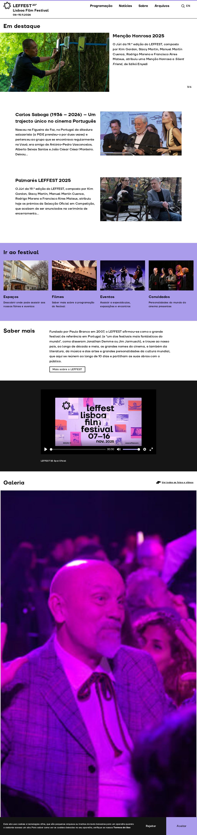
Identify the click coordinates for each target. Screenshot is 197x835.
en (188, 6)
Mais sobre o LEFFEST (67, 369)
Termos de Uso (122, 827)
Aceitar (181, 826)
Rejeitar (151, 826)
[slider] (78, 449)
